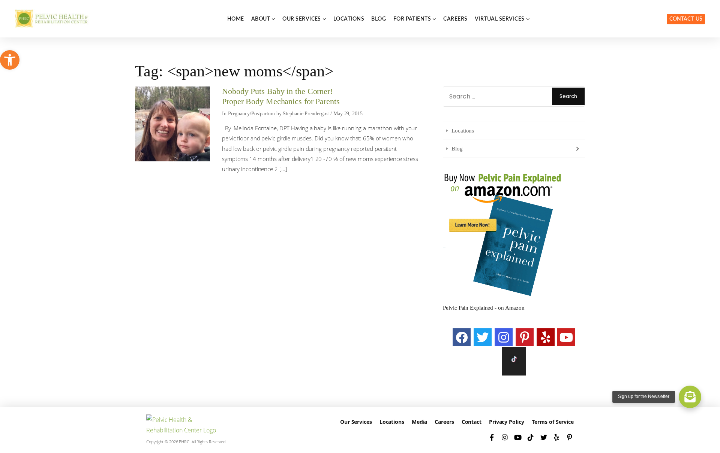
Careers (444, 421)
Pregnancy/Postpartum (251, 113)
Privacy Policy (506, 421)
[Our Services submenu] (324, 19)
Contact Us (685, 19)
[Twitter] (483, 337)
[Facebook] (462, 337)
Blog (457, 148)
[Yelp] (546, 337)
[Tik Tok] (514, 361)
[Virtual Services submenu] (528, 19)
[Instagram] (504, 337)
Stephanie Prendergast (306, 113)
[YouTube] (566, 337)
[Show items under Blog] (576, 148)
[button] (10, 60)
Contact (472, 421)
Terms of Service (553, 421)
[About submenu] (273, 19)
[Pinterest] (525, 337)
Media (420, 421)
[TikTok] (530, 437)
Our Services (356, 421)
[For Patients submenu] (434, 19)
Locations (463, 130)
